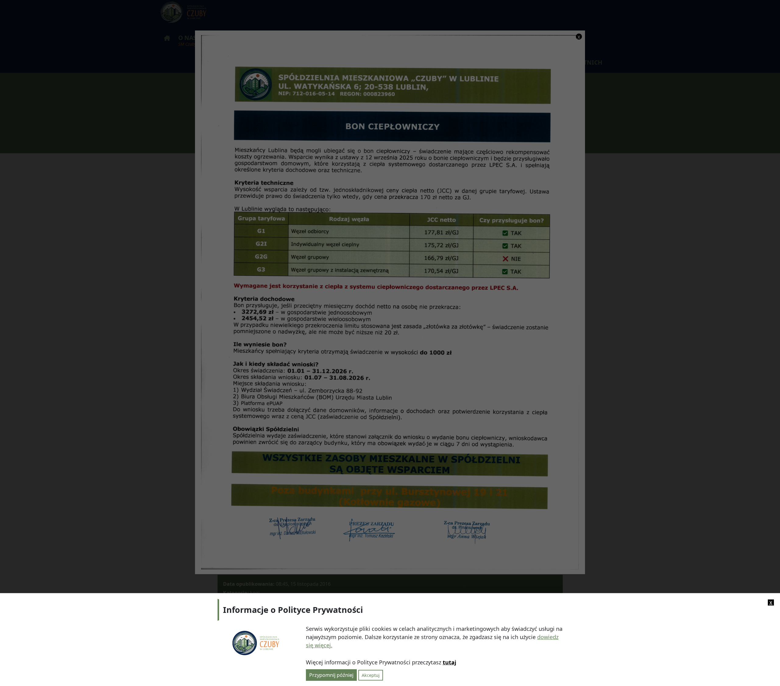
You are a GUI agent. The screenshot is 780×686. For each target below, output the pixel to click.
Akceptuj (371, 675)
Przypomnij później (331, 674)
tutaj (449, 662)
